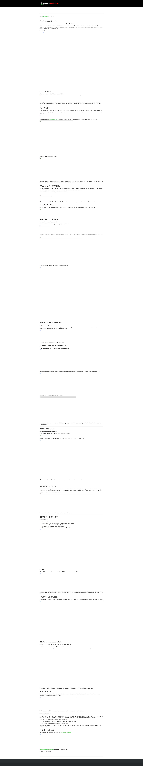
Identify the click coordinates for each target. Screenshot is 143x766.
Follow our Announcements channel (47, 749)
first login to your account (54, 119)
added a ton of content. (66, 732)
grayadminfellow (45, 16)
